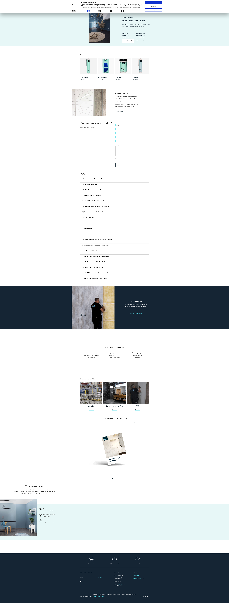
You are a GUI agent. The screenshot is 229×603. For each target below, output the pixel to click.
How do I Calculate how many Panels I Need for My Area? (95, 245)
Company (118, 133)
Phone (118, 137)
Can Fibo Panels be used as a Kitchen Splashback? (93, 262)
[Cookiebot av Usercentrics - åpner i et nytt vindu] (73, 11)
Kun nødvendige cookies (154, 9)
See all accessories (145, 55)
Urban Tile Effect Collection (128, 17)
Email (117, 129)
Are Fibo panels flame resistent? (89, 223)
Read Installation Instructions (136, 313)
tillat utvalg (153, 6)
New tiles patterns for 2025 (114, 478)
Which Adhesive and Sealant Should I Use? (92, 195)
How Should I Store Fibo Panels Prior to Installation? (94, 201)
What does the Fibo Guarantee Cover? (91, 234)
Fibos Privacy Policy (93, 580)
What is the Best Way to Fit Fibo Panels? (91, 190)
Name (118, 125)
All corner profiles (120, 111)
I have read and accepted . (124, 158)
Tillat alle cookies (153, 2)
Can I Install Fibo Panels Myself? (90, 184)
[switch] (99, 11)
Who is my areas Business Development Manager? (93, 179)
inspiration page (136, 422)
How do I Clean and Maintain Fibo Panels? (92, 251)
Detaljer (128, 11)
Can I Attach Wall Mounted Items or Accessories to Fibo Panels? (97, 240)
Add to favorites (138, 41)
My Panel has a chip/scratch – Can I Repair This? (93, 212)
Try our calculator (127, 41)
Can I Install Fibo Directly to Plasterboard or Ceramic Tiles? (96, 206)
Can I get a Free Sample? (88, 218)
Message (117, 145)
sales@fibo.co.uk (121, 584)
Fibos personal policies (128, 158)
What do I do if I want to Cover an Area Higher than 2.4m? (95, 256)
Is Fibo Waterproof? (87, 229)
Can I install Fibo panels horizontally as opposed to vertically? (96, 273)
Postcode (118, 141)
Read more (42, 526)
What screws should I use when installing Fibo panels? (94, 278)
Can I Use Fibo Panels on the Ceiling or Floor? (92, 267)
